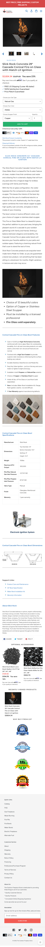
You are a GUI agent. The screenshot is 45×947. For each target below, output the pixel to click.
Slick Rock (11, 60)
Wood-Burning (9, 816)
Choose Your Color (8, 106)
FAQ (5, 808)
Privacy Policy (9, 874)
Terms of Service (10, 870)
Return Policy (8, 858)
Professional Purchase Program (15, 866)
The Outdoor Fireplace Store (24, 940)
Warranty (7, 854)
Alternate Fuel (9, 835)
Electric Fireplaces (10, 831)
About (6, 846)
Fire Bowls (7, 824)
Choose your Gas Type (9, 97)
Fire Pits (7, 820)
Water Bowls (8, 827)
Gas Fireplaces (9, 812)
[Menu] (41, 11)
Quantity (34, 114)
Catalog (7, 804)
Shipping (7, 850)
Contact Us (8, 878)
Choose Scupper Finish (10, 114)
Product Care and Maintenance (17, 584)
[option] (11, 54)
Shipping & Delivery (8, 143)
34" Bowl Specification (15, 588)
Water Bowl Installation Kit (16, 591)
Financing (7, 862)
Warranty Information (14, 595)
